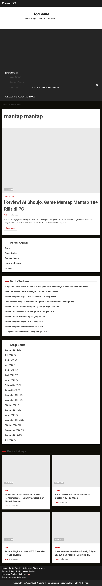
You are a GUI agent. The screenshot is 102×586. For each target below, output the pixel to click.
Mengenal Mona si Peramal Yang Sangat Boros (26, 332)
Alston (6, 215)
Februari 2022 (11, 385)
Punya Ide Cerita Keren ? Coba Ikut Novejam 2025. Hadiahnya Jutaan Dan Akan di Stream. (47, 286)
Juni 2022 (9, 370)
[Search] (97, 85)
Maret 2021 (10, 415)
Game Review (15, 77)
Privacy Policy (8, 571)
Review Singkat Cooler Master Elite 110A (24, 326)
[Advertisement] (51, 49)
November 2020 (12, 420)
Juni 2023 (9, 360)
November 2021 (12, 400)
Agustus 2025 (11, 350)
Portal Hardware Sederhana (20, 97)
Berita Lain (13, 88)
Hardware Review (16, 82)
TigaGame (40, 14)
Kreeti (73, 583)
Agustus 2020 (11, 435)
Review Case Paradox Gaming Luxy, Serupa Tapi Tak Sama (32, 306)
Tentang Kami (39, 568)
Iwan (57, 502)
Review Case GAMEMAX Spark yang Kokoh (25, 316)
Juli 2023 (9, 355)
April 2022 (9, 375)
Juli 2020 (9, 440)
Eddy (7, 505)
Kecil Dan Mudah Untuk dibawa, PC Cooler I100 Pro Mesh (31, 292)
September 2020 (12, 430)
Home (4, 568)
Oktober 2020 (11, 425)
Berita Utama (11, 73)
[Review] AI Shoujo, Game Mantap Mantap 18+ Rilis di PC (51, 160)
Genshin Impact (12, 258)
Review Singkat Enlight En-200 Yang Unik (24, 322)
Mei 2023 (9, 365)
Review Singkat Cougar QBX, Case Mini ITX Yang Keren (30, 296)
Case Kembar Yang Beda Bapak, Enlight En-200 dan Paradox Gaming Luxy (39, 302)
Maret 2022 (10, 380)
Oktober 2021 (11, 405)
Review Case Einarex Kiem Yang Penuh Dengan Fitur (29, 312)
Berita (7, 248)
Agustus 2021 (11, 410)
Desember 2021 (12, 395)
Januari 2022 (11, 390)
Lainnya (8, 268)
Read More (10, 228)
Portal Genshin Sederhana (45, 88)
